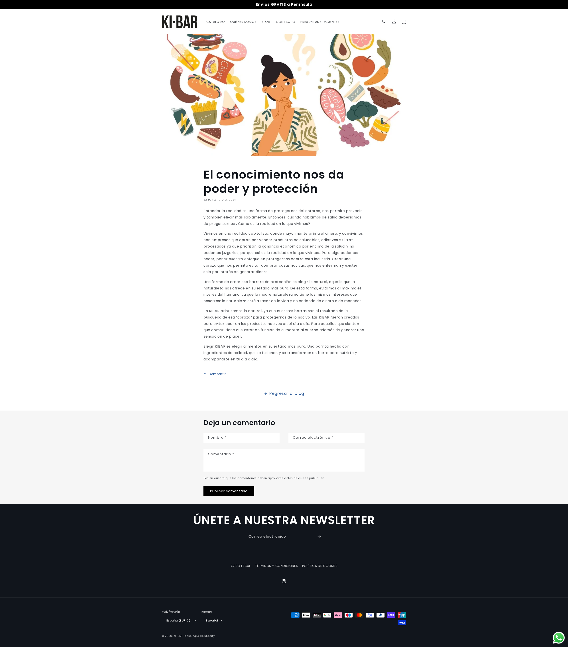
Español (212, 620)
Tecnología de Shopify (199, 636)
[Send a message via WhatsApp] (559, 638)
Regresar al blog (286, 393)
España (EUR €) (178, 620)
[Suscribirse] (319, 537)
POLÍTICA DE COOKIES (319, 566)
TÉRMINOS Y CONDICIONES (276, 566)
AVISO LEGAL (241, 566)
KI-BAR (178, 636)
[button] (384, 22)
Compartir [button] (217, 374)
